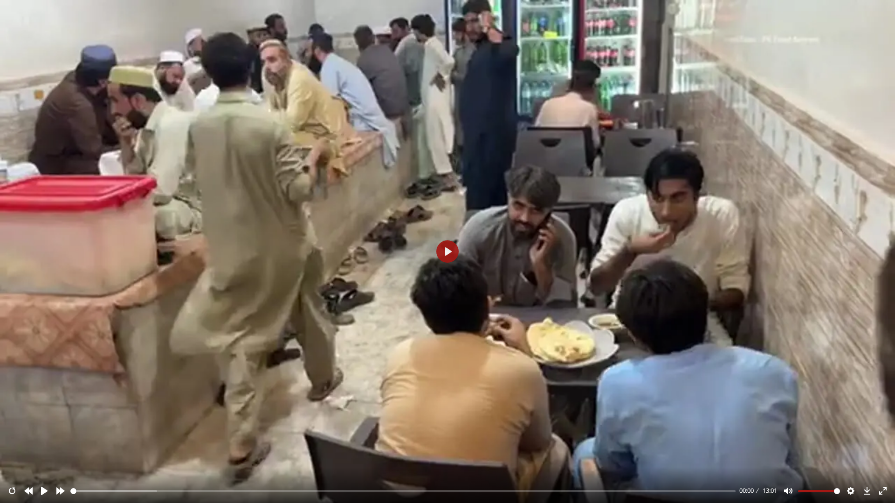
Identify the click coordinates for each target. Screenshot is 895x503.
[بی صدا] (788, 490)
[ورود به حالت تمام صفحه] (882, 490)
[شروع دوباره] (12, 490)
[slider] (403, 491)
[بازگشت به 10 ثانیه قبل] (28, 490)
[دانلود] (867, 490)
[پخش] (44, 490)
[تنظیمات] (850, 490)
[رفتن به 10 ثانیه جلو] (60, 490)
